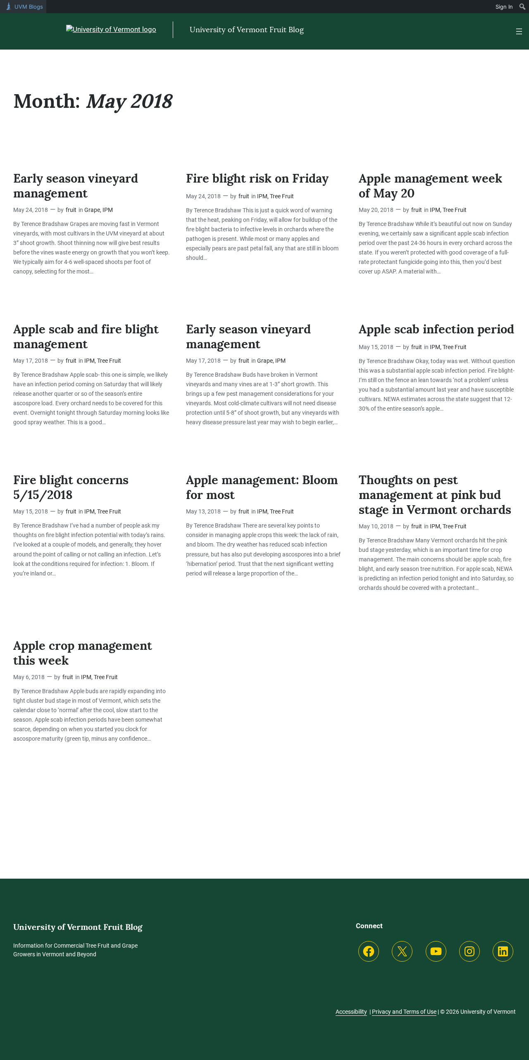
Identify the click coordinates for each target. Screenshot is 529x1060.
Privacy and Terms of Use (404, 1011)
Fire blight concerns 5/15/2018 (71, 487)
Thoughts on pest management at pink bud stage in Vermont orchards (435, 495)
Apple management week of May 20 (430, 186)
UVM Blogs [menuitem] (28, 6)
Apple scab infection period (436, 329)
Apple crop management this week (82, 653)
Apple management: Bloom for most (262, 487)
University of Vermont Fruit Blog (247, 29)
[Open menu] (519, 31)
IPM (107, 210)
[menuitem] (522, 6)
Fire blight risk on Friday (257, 178)
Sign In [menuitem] (504, 6)
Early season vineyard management (75, 186)
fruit (71, 210)
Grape (92, 210)
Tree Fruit (282, 196)
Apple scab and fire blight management (86, 337)
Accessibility (351, 1011)
